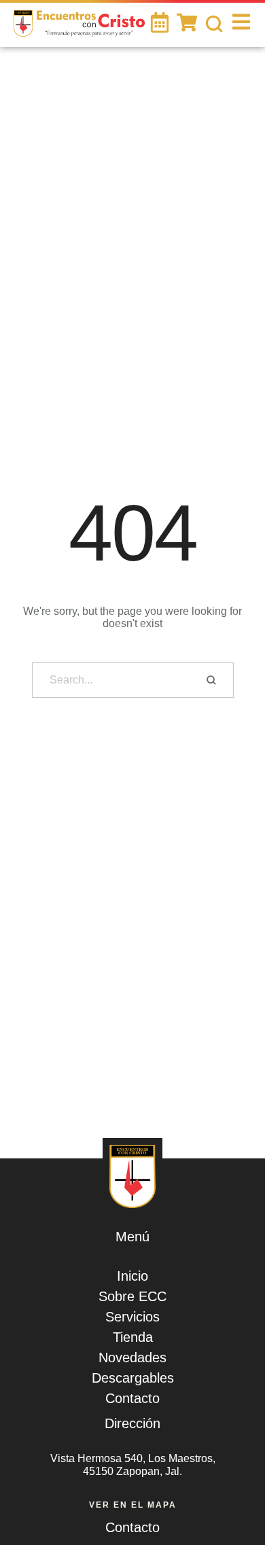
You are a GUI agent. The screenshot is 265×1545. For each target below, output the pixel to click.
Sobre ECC (132, 1296)
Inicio (132, 1275)
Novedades (132, 1357)
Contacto (132, 1398)
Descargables (133, 1377)
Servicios (132, 1316)
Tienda (133, 1337)
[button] (234, 1493)
